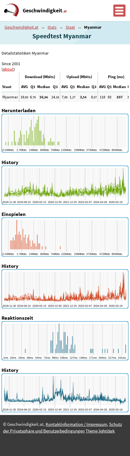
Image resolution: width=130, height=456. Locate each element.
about (8, 69)
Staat (70, 27)
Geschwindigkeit (45, 10)
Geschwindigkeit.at (21, 27)
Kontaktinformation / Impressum (76, 424)
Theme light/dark (100, 431)
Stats (52, 27)
